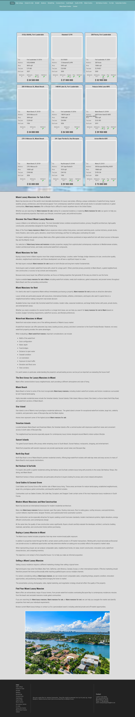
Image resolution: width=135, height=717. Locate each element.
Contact (75, 6)
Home (12, 3)
